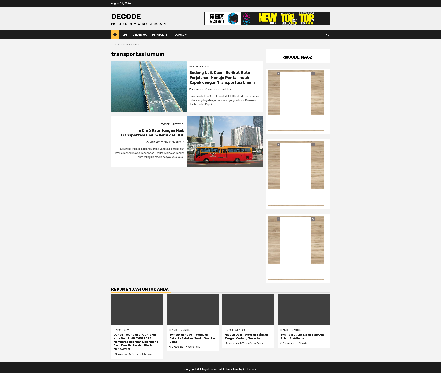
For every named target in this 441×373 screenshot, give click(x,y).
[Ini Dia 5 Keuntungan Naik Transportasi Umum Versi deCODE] (225, 141)
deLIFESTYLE (177, 124)
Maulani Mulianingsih (174, 142)
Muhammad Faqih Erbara (220, 89)
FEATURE (178, 34)
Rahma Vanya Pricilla (253, 343)
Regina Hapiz (194, 347)
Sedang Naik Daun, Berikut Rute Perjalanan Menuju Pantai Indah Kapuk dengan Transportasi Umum (222, 77)
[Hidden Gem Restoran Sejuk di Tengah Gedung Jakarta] (248, 309)
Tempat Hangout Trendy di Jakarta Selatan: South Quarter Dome (192, 338)
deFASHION (295, 330)
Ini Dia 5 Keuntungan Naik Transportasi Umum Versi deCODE (152, 133)
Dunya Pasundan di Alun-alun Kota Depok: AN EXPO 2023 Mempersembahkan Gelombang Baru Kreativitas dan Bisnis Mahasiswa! (136, 342)
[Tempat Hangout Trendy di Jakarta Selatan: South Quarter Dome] (193, 309)
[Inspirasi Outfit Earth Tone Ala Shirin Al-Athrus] (304, 309)
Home (124, 34)
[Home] (115, 35)
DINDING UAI (140, 34)
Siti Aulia (303, 343)
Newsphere (232, 369)
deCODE (126, 16)
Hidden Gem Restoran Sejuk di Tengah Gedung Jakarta (246, 336)
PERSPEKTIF (160, 34)
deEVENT (128, 330)
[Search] (327, 34)
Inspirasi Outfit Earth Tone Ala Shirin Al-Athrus (302, 336)
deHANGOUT (205, 66)
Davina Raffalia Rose (142, 354)
